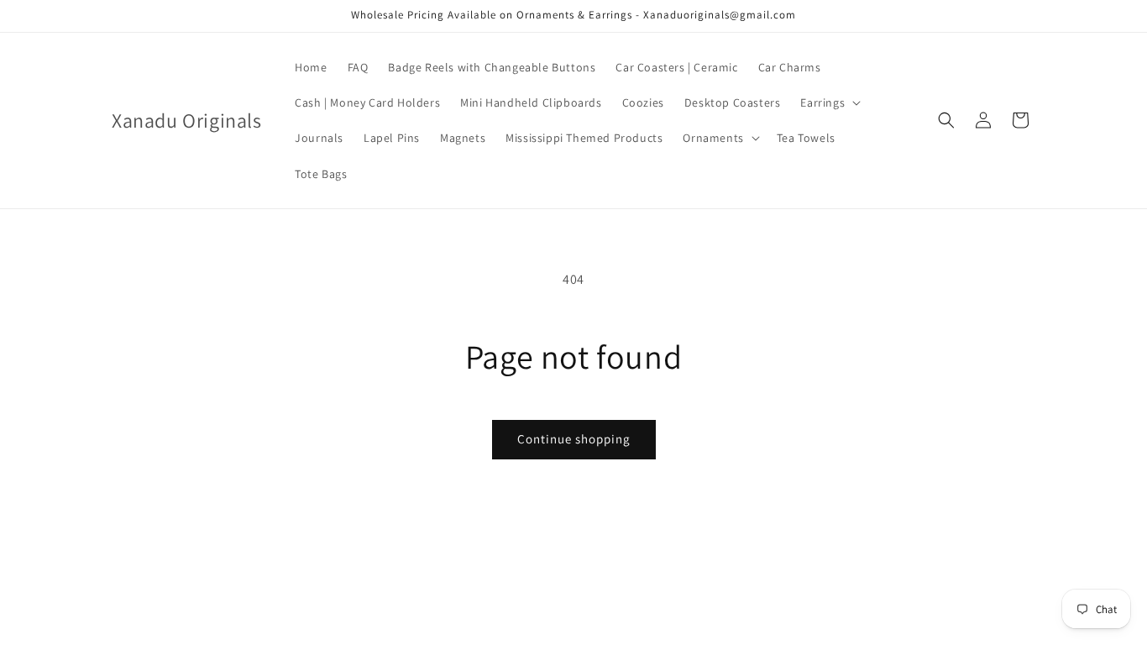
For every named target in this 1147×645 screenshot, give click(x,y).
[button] (828, 102)
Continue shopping (574, 439)
